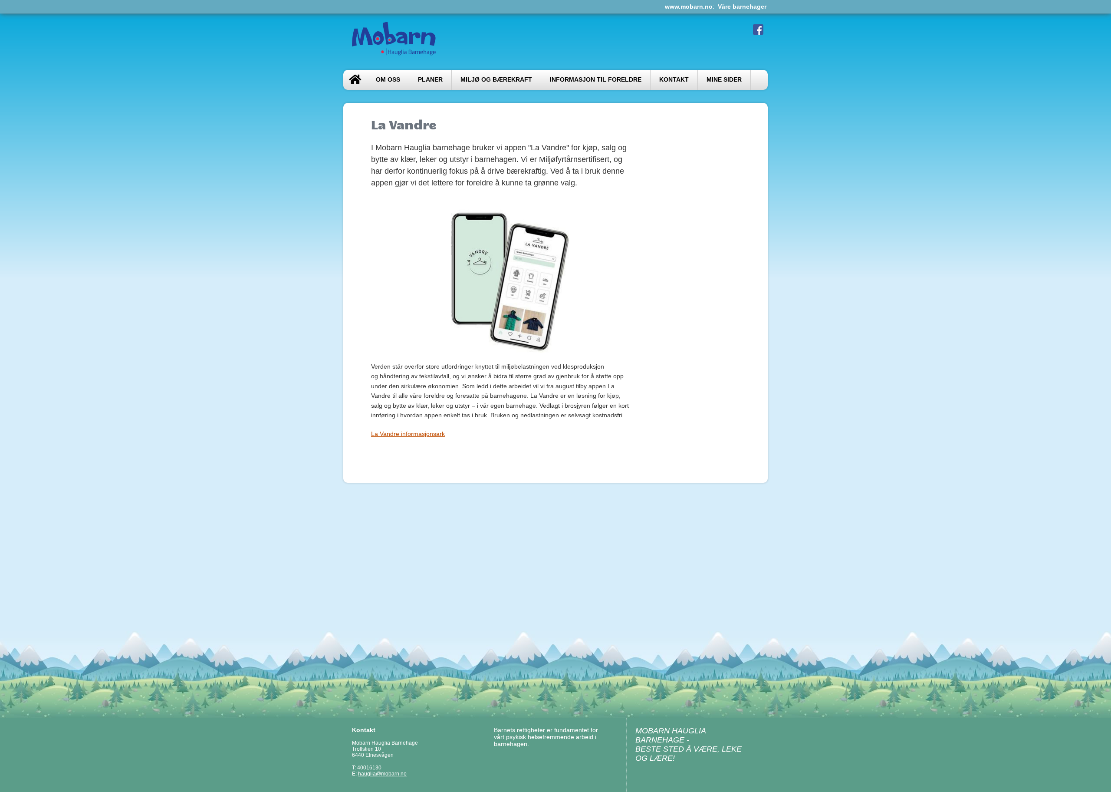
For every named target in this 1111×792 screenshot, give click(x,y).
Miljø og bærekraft (496, 79)
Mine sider (724, 79)
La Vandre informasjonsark (408, 433)
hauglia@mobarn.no (382, 774)
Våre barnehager (742, 6)
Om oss (388, 79)
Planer (430, 79)
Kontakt (674, 79)
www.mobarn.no (689, 6)
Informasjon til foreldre (595, 79)
